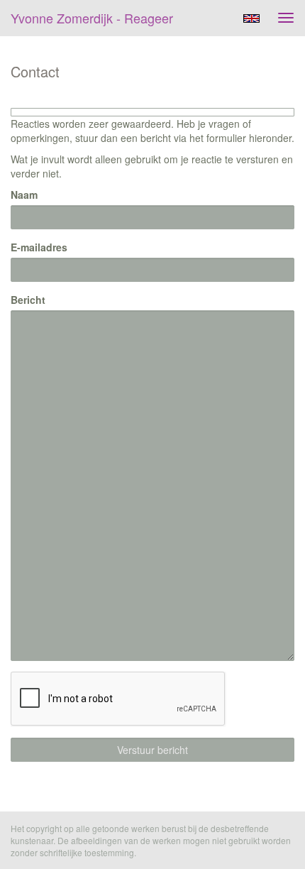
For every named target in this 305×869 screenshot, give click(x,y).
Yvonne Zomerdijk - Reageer (92, 18)
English (251, 18)
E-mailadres (39, 247)
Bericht (28, 300)
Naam (24, 194)
